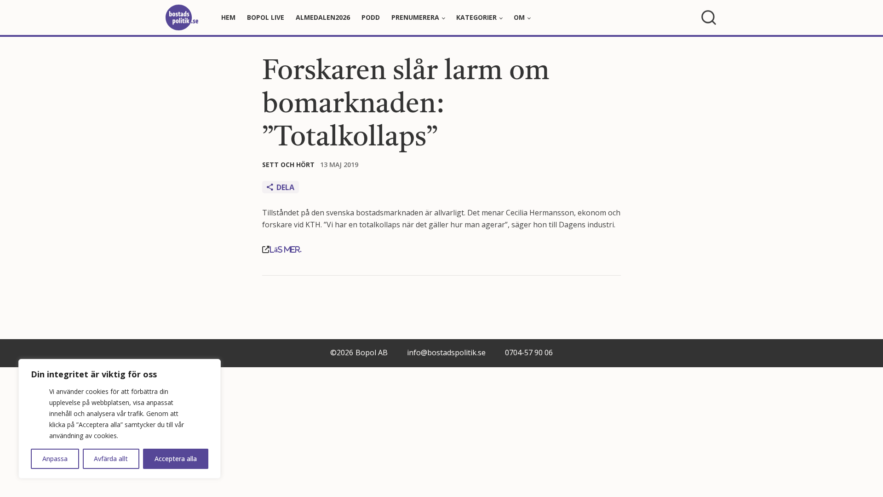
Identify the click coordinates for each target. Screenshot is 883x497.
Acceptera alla (176, 458)
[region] (119, 419)
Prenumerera (415, 17)
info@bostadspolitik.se (446, 352)
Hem (228, 17)
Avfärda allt (111, 458)
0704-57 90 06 (529, 352)
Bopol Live (265, 17)
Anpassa (55, 458)
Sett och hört (288, 164)
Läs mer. (285, 249)
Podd (370, 17)
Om (519, 17)
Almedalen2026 (323, 17)
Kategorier (476, 17)
